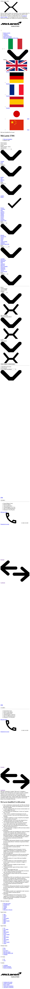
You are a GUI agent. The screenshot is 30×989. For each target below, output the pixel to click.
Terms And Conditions (8, 986)
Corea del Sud (4, 271)
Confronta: (6, 35)
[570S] (15, 382)
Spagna (2, 216)
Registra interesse (7, 966)
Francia (2, 207)
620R (4, 922)
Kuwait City (3, 236)
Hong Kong (3, 260)
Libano (2, 237)
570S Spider (6, 918)
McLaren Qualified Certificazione (10, 38)
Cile (2, 178)
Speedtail (5, 954)
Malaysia (3, 265)
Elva (4, 948)
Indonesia (3, 261)
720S (4, 935)
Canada (2, 161)
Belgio (2, 197)
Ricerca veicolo (6, 33)
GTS (4, 960)
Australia (3, 258)
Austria (2, 195)
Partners (5, 906)
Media (4, 908)
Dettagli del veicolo (5, 524)
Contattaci (5, 965)
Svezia (2, 218)
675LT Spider (6, 934)
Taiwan (2, 270)
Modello (2, 291)
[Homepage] (11, 29)
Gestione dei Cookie (7, 982)
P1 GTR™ (5, 950)
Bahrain (2, 235)
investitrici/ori (6, 904)
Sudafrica (3, 242)
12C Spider (5, 929)
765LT (4, 940)
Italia (2, 210)
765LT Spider (6, 942)
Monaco (2, 213)
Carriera (5, 907)
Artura (4, 943)
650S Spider (6, 932)
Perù (2, 181)
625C (4, 923)
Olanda (2, 214)
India (2, 262)
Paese (2, 163)
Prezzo (2, 287)
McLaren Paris (4, 512)
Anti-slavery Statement (8, 987)
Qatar (2, 240)
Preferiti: (5, 34)
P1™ (4, 949)
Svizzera (3, 219)
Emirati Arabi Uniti (5, 244)
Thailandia (3, 269)
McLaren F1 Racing (7, 909)
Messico (2, 179)
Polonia (2, 215)
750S (4, 938)
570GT (5, 915)
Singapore (3, 267)
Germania (3, 209)
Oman (2, 239)
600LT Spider (6, 920)
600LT (4, 919)
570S (4, 917)
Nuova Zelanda (4, 266)
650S (4, 930)
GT (4, 959)
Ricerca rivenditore (7, 36)
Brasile (2, 177)
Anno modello (4, 290)
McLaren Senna (6, 952)
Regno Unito (4, 220)
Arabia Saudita (4, 241)
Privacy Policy (6, 984)
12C (4, 928)
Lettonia (2, 211)
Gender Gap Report (7, 983)
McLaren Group (7, 903)
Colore (2, 339)
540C (4, 914)
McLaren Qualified (7, 139)
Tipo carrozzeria (4, 315)
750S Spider (6, 939)
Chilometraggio (4, 288)
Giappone (3, 263)
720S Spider (6, 937)
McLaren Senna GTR (8, 953)
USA (2, 162)
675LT (4, 933)
